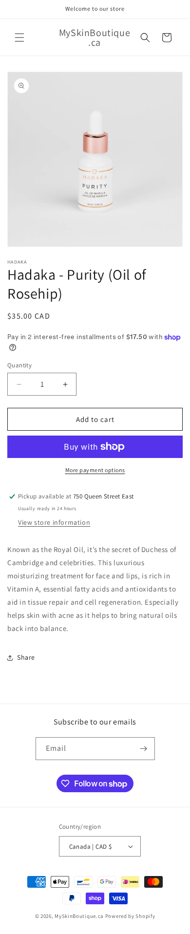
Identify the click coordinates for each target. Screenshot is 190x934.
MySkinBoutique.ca (79, 916)
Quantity (19, 365)
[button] (19, 37)
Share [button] (26, 657)
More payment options (95, 470)
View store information (54, 522)
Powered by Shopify (130, 916)
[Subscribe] (143, 748)
